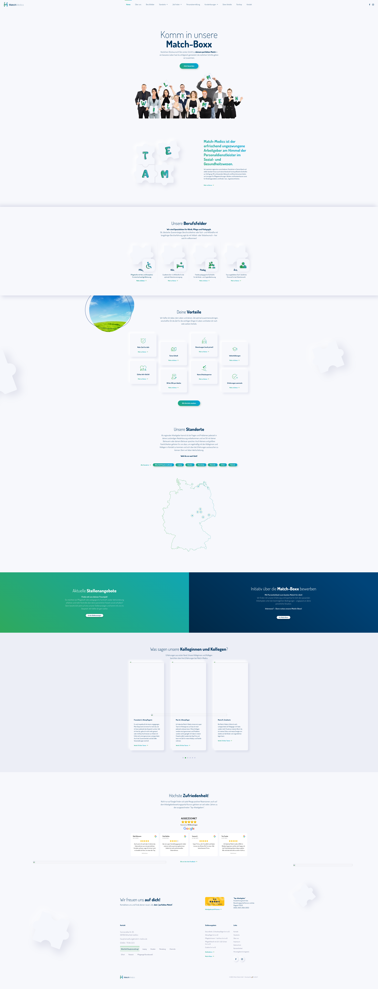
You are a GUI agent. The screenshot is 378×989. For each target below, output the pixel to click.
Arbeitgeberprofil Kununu (212, 909)
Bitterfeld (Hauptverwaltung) (163, 465)
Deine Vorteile (227, 4)
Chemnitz (212, 465)
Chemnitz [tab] (173, 949)
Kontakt (249, 4)
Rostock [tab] (131, 955)
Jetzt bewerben (189, 66)
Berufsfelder (150, 4)
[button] (200, 511)
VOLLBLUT (255, 977)
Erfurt (223, 465)
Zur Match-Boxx (283, 617)
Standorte (236, 935)
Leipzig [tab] (144, 949)
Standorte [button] (162, 4)
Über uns (138, 4)
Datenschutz (237, 945)
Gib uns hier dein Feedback (187, 861)
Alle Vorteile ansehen (189, 403)
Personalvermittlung (193, 4)
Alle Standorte (145, 465)
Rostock (232, 465)
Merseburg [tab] (162, 949)
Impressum (236, 942)
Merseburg (201, 465)
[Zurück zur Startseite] (14, 4)
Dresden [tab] (153, 949)
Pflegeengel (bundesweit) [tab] (145, 955)
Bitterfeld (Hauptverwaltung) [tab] (130, 949)
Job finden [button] (176, 4)
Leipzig (180, 465)
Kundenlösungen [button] (210, 4)
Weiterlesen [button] (145, 853)
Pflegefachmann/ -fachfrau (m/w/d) (216, 938)
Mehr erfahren (208, 185)
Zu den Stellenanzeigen (94, 615)
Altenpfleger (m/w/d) (211, 935)
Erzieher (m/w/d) (210, 947)
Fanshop (239, 4)
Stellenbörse (208, 952)
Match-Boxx (208, 956)
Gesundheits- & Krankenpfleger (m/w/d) (217, 932)
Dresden (190, 465)
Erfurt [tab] (123, 955)
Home (128, 4)
